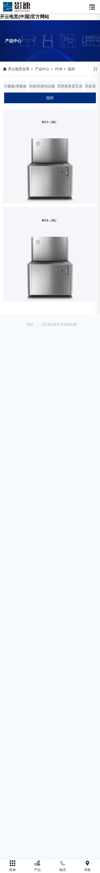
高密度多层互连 (69, 86)
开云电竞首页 (18, 69)
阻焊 (71, 69)
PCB (58, 69)
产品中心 (42, 69)
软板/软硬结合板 (42, 86)
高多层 (90, 86)
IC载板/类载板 (15, 86)
